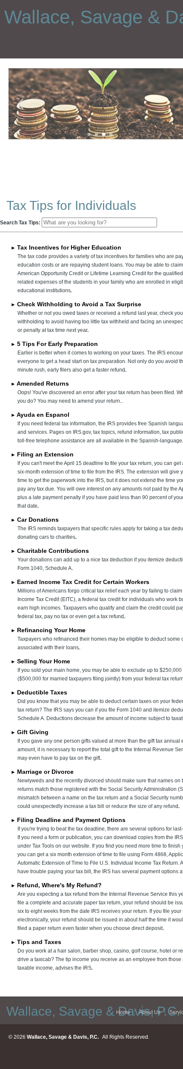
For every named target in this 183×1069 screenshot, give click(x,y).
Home (123, 1012)
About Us (149, 1012)
